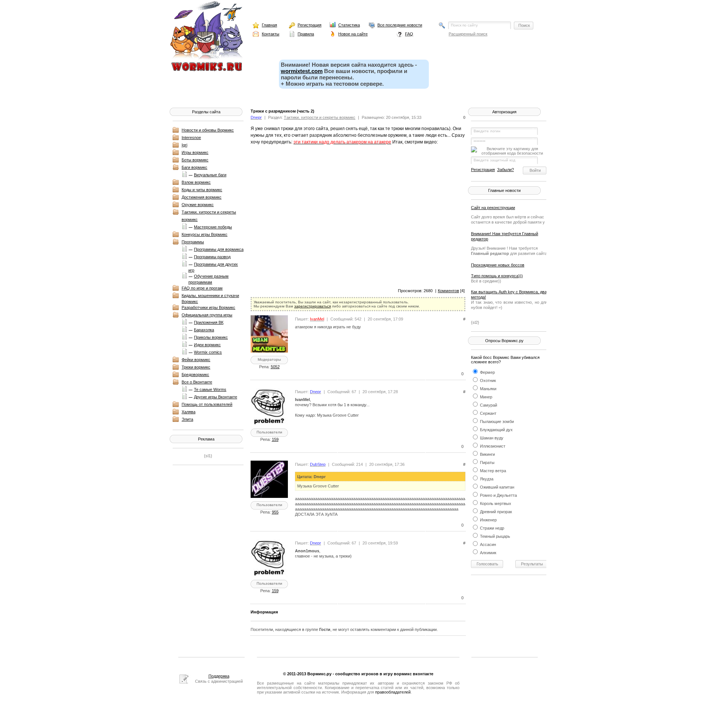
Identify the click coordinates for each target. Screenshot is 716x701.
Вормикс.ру (319, 674)
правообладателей (393, 692)
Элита (187, 419)
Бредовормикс (195, 374)
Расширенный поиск (468, 34)
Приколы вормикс (211, 337)
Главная (269, 25)
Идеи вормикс (207, 344)
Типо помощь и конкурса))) (497, 276)
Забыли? (505, 169)
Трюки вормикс (196, 367)
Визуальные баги (210, 175)
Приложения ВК (208, 322)
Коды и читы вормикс (202, 189)
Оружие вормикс (198, 204)
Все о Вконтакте (197, 382)
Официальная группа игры (207, 315)
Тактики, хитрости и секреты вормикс (319, 117)
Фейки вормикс (196, 359)
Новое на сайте (353, 34)
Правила (306, 34)
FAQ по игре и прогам (202, 288)
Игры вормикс (195, 152)
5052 (275, 366)
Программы (193, 242)
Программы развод (212, 257)
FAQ (409, 34)
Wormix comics (208, 352)
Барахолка (204, 330)
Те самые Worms (210, 389)
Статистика (349, 25)
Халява (188, 412)
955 (275, 512)
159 (275, 439)
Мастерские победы (213, 227)
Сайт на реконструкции (493, 207)
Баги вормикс (194, 167)
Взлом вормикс (196, 182)
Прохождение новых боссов (497, 265)
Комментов (448, 290)
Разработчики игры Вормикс (208, 307)
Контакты (270, 34)
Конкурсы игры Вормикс (204, 234)
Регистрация (309, 25)
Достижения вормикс (202, 197)
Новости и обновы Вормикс (208, 130)
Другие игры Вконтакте (215, 397)
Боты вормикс (195, 160)
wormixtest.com (302, 71)
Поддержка (218, 676)
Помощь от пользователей (207, 404)
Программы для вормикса (219, 249)
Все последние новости (399, 25)
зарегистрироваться (312, 306)
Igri (184, 145)
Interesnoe (191, 137)
